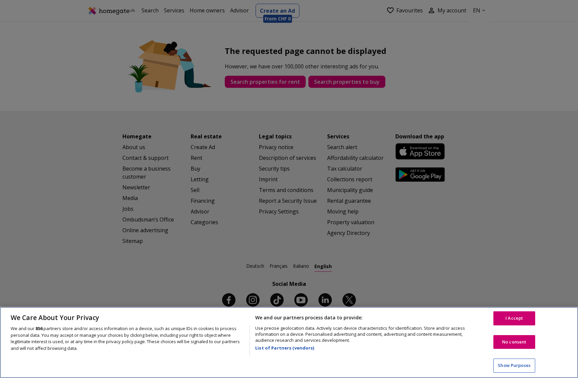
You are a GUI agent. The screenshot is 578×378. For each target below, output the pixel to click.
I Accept (514, 318)
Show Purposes (514, 365)
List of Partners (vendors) (284, 348)
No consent (514, 342)
